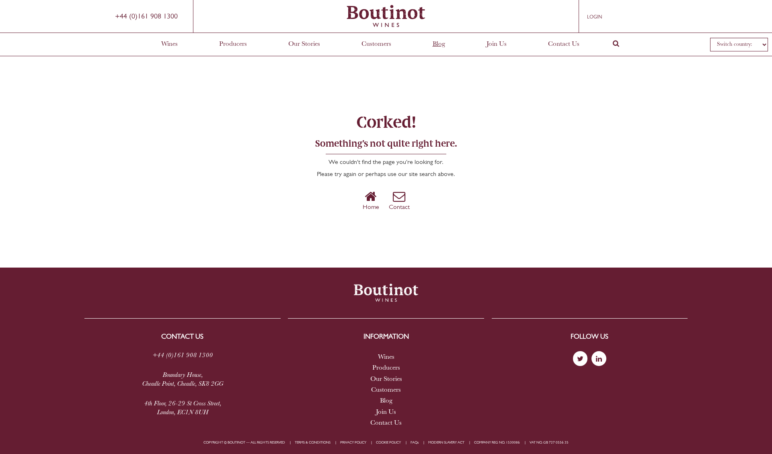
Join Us (497, 44)
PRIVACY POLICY (353, 442)
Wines (169, 44)
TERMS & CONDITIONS (313, 442)
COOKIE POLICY (388, 442)
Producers (233, 44)
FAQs (415, 442)
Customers (376, 44)
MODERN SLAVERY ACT (446, 442)
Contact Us (563, 44)
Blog (439, 44)
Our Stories (304, 44)
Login (594, 17)
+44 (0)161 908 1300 (146, 16)
